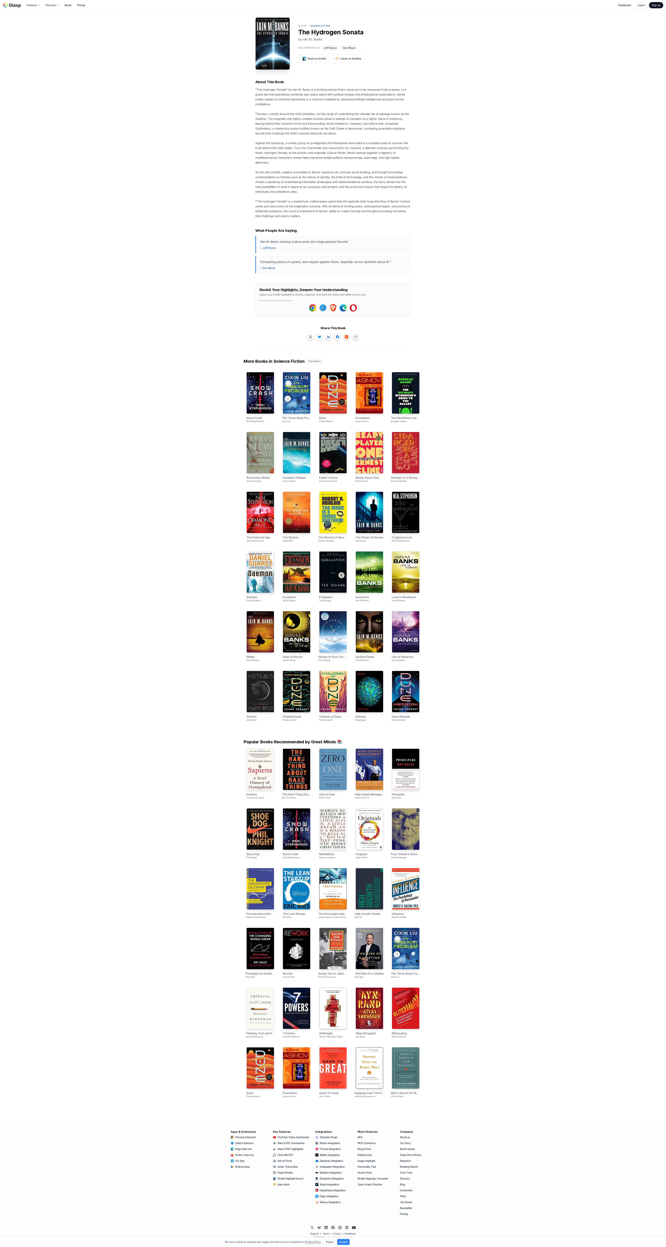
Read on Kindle (317, 58)
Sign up (656, 5)
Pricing (81, 5)
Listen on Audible (350, 58)
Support (314, 1233)
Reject (330, 1241)
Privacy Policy (313, 1241)
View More (314, 361)
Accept (343, 1241)
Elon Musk (349, 47)
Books (302, 25)
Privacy (337, 1233)
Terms (326, 1233)
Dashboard (624, 5)
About (68, 5)
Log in (641, 5)
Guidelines (350, 1233)
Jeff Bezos (330, 47)
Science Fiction (320, 25)
